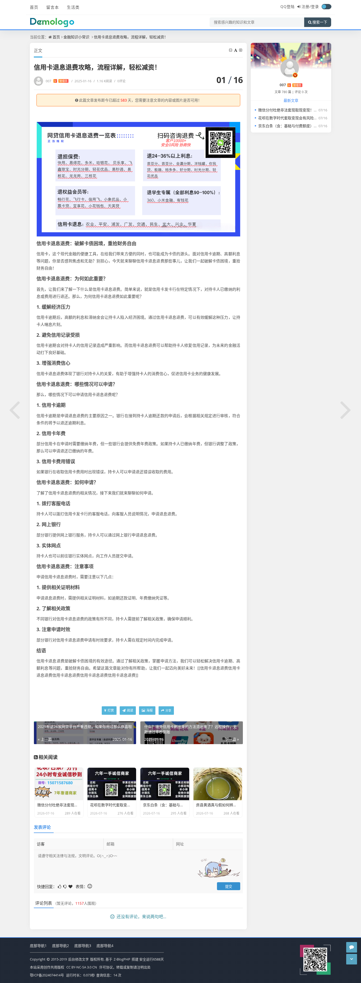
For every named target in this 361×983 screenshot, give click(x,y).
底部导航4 (104, 945)
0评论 (120, 81)
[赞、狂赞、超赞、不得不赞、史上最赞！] (70, 886)
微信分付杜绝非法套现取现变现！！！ (289, 109)
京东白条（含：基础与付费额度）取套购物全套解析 (300, 125)
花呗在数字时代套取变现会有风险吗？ (289, 117)
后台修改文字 (78, 959)
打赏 (110, 710)
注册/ (306, 6)
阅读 (129, 710)
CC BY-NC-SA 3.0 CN (81, 967)
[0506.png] (138, 178)
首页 (34, 7)
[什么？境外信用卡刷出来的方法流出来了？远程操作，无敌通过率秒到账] (346, 409)
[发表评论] (351, 947)
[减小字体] (231, 50)
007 (56, 81)
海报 (149, 710)
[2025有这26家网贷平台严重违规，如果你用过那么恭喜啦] (15, 409)
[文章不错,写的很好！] (60, 886)
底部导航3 (82, 945)
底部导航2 (60, 945)
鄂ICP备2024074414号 (47, 975)
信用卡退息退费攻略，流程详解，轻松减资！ (131, 36)
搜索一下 (319, 22)
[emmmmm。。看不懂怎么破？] (65, 886)
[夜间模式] (326, 6)
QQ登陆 (287, 6)
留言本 (52, 7)
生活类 (73, 7)
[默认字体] (236, 50)
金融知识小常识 (76, 36)
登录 (315, 6)
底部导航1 (38, 945)
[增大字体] (241, 50)
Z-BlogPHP (122, 959)
